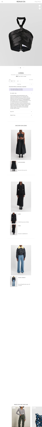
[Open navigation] (2, 1)
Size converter (31, 79)
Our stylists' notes (13, 93)
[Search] (38, 1)
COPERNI (21, 73)
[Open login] (36, 1)
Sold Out (19, 84)
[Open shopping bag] (39, 1)
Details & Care (12, 115)
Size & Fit (12, 111)
